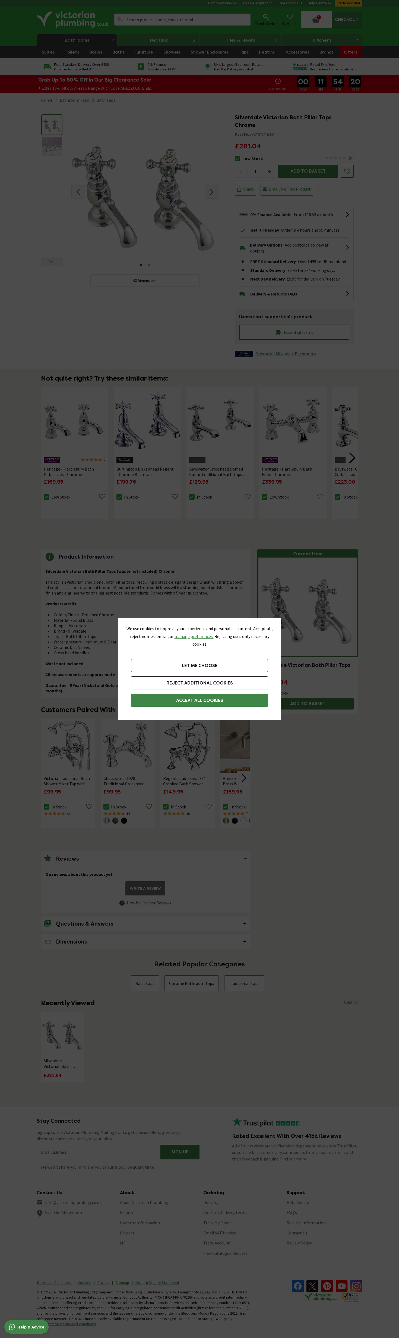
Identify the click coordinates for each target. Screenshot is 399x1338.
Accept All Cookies (199, 700)
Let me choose (199, 665)
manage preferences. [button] (194, 636)
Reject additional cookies (199, 683)
